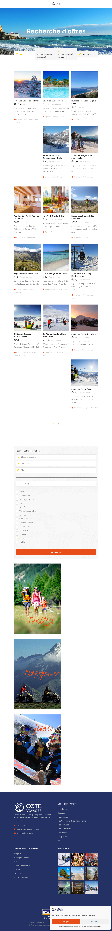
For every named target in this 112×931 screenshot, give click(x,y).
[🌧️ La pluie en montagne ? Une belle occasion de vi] (91, 873)
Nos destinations (64, 829)
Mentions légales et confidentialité (69, 926)
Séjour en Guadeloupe (53, 101)
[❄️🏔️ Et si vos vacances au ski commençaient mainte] (91, 887)
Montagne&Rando (21, 858)
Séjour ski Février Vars (81, 389)
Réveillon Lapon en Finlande (26, 101)
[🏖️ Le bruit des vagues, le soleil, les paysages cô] (77, 873)
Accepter (66, 922)
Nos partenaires (64, 837)
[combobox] (56, 470)
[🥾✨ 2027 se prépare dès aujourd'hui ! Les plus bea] (64, 873)
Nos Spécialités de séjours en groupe (72, 821)
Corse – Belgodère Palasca (55, 273)
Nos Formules (63, 825)
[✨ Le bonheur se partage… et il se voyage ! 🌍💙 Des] (91, 859)
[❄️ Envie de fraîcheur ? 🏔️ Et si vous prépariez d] (64, 859)
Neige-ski (18, 854)
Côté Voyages (44, 925)
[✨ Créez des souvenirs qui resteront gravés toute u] (77, 859)
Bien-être (17, 869)
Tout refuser (95, 922)
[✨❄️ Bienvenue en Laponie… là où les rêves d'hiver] (64, 887)
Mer (15, 862)
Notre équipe (63, 817)
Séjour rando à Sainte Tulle (26, 273)
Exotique (17, 873)
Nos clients (62, 833)
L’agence (61, 813)
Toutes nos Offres (21, 877)
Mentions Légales (37, 922)
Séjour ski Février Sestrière (83, 334)
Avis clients (62, 809)
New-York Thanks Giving (53, 216)
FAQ (59, 841)
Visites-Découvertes (22, 866)
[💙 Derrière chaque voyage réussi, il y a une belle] (77, 887)
